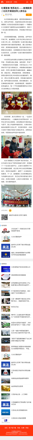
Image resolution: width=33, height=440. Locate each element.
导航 (18, 428)
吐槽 (22, 428)
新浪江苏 (9, 2)
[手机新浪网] (2, 2)
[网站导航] (31, 2)
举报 (26, 428)
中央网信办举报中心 (16, 431)
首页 (6, 428)
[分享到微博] (10, 210)
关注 (29, 14)
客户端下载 (12, 428)
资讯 (15, 2)
